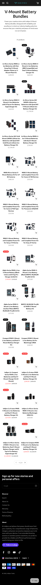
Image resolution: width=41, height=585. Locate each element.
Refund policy (6, 516)
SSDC (10, 579)
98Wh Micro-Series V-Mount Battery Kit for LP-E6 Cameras (11, 175)
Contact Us (5, 505)
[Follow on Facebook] (3, 552)
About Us (5, 501)
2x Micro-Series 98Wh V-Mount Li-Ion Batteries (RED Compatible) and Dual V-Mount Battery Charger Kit (29, 68)
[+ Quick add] (17, 58)
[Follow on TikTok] (19, 552)
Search (4, 498)
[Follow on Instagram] (8, 552)
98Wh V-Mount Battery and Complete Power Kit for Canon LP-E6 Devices (29, 175)
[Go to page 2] (25, 463)
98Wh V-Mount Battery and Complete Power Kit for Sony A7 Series (30, 240)
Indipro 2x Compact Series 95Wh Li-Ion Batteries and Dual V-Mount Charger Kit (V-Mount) (11, 376)
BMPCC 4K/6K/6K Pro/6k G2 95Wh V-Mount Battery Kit (30, 306)
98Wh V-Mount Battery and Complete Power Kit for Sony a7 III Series (11, 240)
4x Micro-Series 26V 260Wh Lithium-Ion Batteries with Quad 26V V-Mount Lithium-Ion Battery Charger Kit (29, 104)
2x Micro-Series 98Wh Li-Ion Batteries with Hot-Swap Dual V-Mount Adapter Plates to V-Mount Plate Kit (11, 68)
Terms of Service (7, 512)
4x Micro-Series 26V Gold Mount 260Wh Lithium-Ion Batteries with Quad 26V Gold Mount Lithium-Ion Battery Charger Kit (11, 140)
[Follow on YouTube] (14, 552)
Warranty (5, 509)
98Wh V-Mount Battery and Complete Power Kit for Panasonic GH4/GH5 (30, 206)
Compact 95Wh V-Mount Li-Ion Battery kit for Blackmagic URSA (29, 340)
